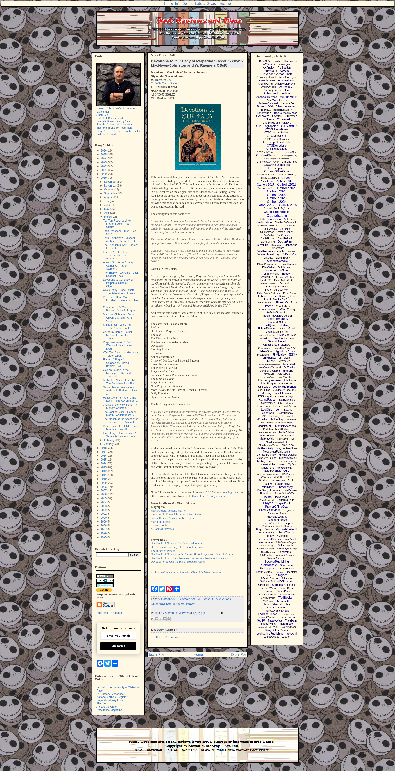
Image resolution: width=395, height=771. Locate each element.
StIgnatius (287, 578)
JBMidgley (279, 354)
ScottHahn (286, 565)
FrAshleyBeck (283, 306)
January (109, 444)
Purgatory (288, 510)
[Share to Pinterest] (168, 619)
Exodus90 (265, 280)
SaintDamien (265, 542)
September (111, 193)
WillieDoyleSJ (271, 636)
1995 (104, 537)
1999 (104, 521)
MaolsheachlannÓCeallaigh (276, 429)
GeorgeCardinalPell (277, 331)
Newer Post (156, 655)
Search (212, 3)
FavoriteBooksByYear (282, 296)
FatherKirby (286, 283)
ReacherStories (277, 519)
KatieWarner (268, 403)
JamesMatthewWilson (269, 364)
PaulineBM (282, 483)
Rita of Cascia (159, 525)
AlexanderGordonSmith (276, 74)
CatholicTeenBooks (277, 211)
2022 (104, 166)
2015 (104, 459)
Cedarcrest (289, 219)
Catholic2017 (265, 184)
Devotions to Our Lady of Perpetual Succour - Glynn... (118, 283)
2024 (104, 158)
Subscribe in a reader (110, 612)
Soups (269, 575)
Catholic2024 (277, 201)
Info (177, 3)
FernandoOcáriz (265, 302)
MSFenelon (267, 422)
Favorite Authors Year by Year (114, 124)
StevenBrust (286, 588)
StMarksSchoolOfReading (277, 581)
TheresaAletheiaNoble (276, 610)
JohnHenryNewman (269, 380)
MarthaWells (267, 438)
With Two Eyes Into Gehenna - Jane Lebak (120, 354)
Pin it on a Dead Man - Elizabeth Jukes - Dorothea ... (120, 300)
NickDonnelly (284, 467)
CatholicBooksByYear (277, 208)
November (110, 185)
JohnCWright (284, 377)
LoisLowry (274, 416)
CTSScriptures (277, 168)
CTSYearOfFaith (265, 174)
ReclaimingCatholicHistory (277, 526)
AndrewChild (265, 83)
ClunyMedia (270, 228)
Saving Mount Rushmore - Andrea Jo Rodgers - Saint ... (120, 390)
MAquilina (262, 419)
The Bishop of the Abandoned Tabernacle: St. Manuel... (120, 420)
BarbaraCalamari (268, 103)
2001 (104, 513)
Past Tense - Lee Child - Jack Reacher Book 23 (120, 428)
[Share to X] (161, 619)
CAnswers (262, 116)
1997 (104, 529)
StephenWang (268, 588)
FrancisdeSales (277, 322)
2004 (104, 502)
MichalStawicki (288, 458)
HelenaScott (266, 351)
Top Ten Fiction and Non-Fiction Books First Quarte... (118, 224)
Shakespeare (267, 568)
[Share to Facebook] (165, 619)
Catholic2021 (277, 191)
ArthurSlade (271, 93)
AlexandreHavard (266, 77)
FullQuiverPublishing (277, 325)
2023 (104, 162)
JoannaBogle (268, 377)
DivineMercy (277, 248)
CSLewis (269, 119)
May (107, 208)
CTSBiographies (267, 126)
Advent (284, 70)
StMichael (263, 584)
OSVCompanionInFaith (268, 474)
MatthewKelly (265, 448)
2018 (104, 447)
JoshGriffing (263, 389)
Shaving (279, 572)
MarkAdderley (286, 435)
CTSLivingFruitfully (288, 155)
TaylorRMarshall (273, 604)
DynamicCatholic (277, 260)
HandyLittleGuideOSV (284, 348)
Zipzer (286, 636)
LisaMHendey (285, 413)
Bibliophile (290, 106)
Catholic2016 (284, 181)
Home (168, 3)
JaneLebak (289, 364)
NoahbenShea (272, 470)
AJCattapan (269, 64)
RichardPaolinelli (286, 529)
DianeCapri (290, 244)
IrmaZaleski (263, 354)
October (109, 189)
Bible (279, 106)
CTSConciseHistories (277, 139)
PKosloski (264, 480)
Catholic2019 (169, 599)
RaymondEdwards (276, 516)
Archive (225, 3)
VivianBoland (264, 627)
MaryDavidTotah (285, 438)
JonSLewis (264, 386)
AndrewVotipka (268, 87)
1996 (104, 533)
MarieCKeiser (287, 432)
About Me (102, 115)
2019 (104, 177)
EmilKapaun (284, 267)
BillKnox (266, 109)
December (110, 181)
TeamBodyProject (277, 607)
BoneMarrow (264, 113)
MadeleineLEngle (283, 422)
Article (286, 93)
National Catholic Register (111, 697)
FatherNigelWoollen (277, 286)
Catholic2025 (266, 205)
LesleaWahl (267, 412)
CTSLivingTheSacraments (276, 158)
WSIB (276, 627)
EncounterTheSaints (277, 270)
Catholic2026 (288, 205)
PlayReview (290, 490)
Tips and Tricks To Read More (114, 127)
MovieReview (288, 461)
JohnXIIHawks (286, 383)
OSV (286, 470)
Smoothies (291, 571)
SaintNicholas (268, 552)
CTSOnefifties (289, 161)
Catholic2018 (287, 184)
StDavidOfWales (270, 578)
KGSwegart (265, 396)
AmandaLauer (267, 80)
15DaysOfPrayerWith (268, 61)
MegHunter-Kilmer (286, 448)
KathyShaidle (287, 399)
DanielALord (267, 238)
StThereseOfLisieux (284, 584)
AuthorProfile (288, 96)
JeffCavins (289, 367)
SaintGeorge (268, 545)
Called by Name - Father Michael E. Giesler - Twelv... (117, 335)
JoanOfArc (283, 373)
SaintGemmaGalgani (285, 542)
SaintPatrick (285, 551)
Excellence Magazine (109, 710)
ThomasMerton (287, 617)
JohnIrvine (289, 380)
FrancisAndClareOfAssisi (277, 315)
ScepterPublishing (277, 561)
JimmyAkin (269, 374)
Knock (276, 406)
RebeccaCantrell (270, 523)
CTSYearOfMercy (286, 174)
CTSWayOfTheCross (276, 171)
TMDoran (268, 601)
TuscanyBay (268, 623)
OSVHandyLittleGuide (272, 477)
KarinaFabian (267, 399)
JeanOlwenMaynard (269, 367)
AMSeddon (284, 67)
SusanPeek (283, 591)
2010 (104, 479)
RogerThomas (286, 532)
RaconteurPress (277, 513)
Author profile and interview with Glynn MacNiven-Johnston (186, 572)
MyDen (292, 464)
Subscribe (118, 645)
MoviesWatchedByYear (271, 464)
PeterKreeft (267, 487)
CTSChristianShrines (276, 132)
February (109, 440)
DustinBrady (283, 257)
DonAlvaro (292, 251)
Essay (286, 273)
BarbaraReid (288, 103)
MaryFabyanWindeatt (276, 442)
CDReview (291, 116)
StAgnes (282, 575)
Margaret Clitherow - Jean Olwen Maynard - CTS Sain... (118, 317)
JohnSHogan (268, 383)
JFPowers (285, 357)
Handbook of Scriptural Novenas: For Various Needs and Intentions (190, 558)
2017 (104, 451)
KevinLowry (263, 406)
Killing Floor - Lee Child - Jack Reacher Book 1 (117, 326)
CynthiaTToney (284, 232)
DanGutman (283, 235)
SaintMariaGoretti (265, 548)
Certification (264, 222)
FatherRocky (289, 293)
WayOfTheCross (276, 630)
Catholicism (187, 599)
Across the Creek (106, 706)
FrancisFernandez (277, 318)
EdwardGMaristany (266, 264)
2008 (104, 486)
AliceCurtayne (288, 77)
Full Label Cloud (106, 134)
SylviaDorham (268, 598)
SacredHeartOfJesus (269, 539)
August (108, 197)
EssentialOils (266, 277)
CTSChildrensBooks (276, 129)
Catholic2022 (277, 195)
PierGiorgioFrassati (268, 490)
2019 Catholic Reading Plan (221, 492)
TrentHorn (291, 620)
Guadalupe (264, 348)
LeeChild (267, 409)
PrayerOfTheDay (276, 506)
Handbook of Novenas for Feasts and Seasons (177, 543)
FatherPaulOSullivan (276, 289)
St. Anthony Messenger (110, 693)
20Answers (290, 61)
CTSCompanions (276, 135)
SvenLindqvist (287, 594)
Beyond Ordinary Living (110, 700)
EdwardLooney (287, 264)
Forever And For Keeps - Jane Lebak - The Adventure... (117, 255)
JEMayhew (269, 357)
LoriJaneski (288, 416)
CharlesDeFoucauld (286, 222)
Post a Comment (167, 637)
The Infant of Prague (163, 550)
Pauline (268, 483)
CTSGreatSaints (266, 155)
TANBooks (285, 597)
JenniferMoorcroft (270, 370)
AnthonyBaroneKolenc (277, 90)
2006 (104, 494)
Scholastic (269, 565)
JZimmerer (284, 361)
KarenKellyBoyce (285, 396)
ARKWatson (271, 71)
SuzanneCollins (267, 594)
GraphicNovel (277, 341)
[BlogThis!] (157, 619)
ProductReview (269, 510)
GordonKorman (283, 338)
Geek (291, 328)
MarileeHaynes (267, 435)
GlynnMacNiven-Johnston (168, 603)
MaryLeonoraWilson (269, 445)
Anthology (285, 86)
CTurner (286, 178)
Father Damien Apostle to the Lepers (172, 518)
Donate (187, 3)
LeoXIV (288, 409)
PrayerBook (283, 503)
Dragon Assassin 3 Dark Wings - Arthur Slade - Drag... (117, 345)
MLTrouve (292, 419)
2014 (104, 463)
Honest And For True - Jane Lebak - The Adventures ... (120, 399)
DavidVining (268, 241)
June (107, 204)
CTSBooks (203, 599)
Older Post (239, 655)
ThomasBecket (288, 614)
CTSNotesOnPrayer (268, 161)
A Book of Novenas (162, 529)
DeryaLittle (262, 245)
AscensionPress (266, 96)
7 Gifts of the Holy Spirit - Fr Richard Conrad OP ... (120, 406)
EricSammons (271, 273)
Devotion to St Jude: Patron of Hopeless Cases (178, 561)
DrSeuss (268, 257)
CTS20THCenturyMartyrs (277, 122)
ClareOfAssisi (287, 225)
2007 (104, 490)
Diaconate (276, 245)
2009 (104, 482)
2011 (104, 475)
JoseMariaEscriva (284, 386)
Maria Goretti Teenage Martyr (168, 510)
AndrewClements (285, 83)
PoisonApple (282, 496)
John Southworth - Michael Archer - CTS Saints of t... (120, 239)
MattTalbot (288, 445)
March (108, 216)
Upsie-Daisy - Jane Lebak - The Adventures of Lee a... (120, 291)
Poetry (268, 496)
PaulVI (291, 480)
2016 (104, 455)
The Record (103, 703)
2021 (104, 170)
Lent (278, 409)
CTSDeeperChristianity (276, 142)
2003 (104, 506)
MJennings (277, 419)
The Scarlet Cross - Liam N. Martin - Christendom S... (119, 413)
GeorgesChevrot (266, 335)
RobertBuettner (266, 532)
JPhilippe (269, 361)
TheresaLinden (268, 613)
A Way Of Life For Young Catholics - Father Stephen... (118, 265)
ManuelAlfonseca (285, 425)
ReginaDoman (264, 529)
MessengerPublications (277, 451)
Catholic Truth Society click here (208, 496)
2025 (104, 154)
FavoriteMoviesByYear (276, 299)
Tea (288, 604)
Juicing (266, 393)
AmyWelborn (286, 80)
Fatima (262, 296)
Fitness (268, 306)
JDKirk (293, 354)
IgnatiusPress (285, 351)
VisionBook (286, 623)
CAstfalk (277, 116)
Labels (200, 3)
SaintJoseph (285, 545)
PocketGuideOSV (284, 493)
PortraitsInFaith (285, 500)
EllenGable (268, 267)
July (107, 201)
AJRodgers (284, 64)
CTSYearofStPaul (270, 178)
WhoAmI (292, 633)
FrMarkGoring (287, 309)
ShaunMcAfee (264, 571)
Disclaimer (102, 111)
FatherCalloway (269, 283)
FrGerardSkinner (267, 309)
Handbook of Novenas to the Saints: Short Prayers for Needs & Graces (192, 554)
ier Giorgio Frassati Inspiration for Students (177, 514)
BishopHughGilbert (282, 109)
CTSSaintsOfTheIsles (277, 164)
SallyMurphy (265, 555)
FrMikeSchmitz (276, 312)
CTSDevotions (221, 599)
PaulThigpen (278, 480)
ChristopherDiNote (267, 225)
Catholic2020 (287, 188)
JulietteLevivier (282, 393)
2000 (104, 517)
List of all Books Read (109, 118)
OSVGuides (289, 474)
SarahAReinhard (276, 558)
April (107, 212)
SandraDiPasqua (284, 555)
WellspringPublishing (270, 633)
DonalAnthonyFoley (268, 254)
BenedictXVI (265, 106)
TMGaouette (282, 601)
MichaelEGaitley (266, 454)
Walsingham (289, 627)
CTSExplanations (276, 148)
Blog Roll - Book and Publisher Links (118, 131)
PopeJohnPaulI (266, 500)
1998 (104, 525)
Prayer (190, 603)
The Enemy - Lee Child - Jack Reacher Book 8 (121, 274)
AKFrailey (269, 67)
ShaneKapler (286, 568)
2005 (104, 498)
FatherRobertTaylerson (268, 293)
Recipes (287, 523)
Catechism (267, 181)
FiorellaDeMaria (286, 302)
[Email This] (153, 619)
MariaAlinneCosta (267, 432)
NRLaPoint (267, 467)
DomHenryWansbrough (270, 251)
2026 (104, 150)
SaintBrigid (290, 539)
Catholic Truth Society (165, 83)
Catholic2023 (277, 198)
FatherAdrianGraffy (284, 280)
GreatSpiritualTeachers (276, 344)
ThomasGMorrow (266, 617)
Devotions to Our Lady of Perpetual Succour (177, 547)
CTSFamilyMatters (266, 152)
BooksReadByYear (285, 112)
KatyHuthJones (285, 403)
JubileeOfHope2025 (284, 389)
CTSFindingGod (288, 152)
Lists (263, 416)
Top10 (261, 620)
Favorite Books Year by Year (113, 121)
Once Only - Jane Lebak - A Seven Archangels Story (119, 435)
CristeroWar (267, 232)
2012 (104, 471)
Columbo (285, 228)
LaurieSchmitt (289, 406)
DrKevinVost (289, 254)
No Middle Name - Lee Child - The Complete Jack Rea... (120, 382)
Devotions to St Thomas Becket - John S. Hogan (119, 309)
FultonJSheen (266, 328)
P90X (289, 477)
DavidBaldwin (285, 238)
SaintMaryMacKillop (287, 548)
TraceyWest (275, 620)
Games (282, 328)
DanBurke (269, 235)
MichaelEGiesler (288, 454)
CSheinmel (283, 119)
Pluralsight (266, 493)
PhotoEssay (285, 487)
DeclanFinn (285, 241)
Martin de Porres (160, 521)
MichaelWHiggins (266, 458)
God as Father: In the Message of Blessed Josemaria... (117, 373)
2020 (104, 173)
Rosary (269, 535)
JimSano (288, 370)
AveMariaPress (277, 100)
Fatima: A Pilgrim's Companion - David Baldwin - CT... (116, 362)
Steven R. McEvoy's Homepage (115, 108)
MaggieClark (265, 425)
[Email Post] (220, 612)
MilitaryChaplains (267, 461)
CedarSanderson (270, 219)
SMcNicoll (282, 535)
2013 (104, 467)
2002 (104, 510)
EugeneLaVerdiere (285, 277)
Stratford (269, 591)
